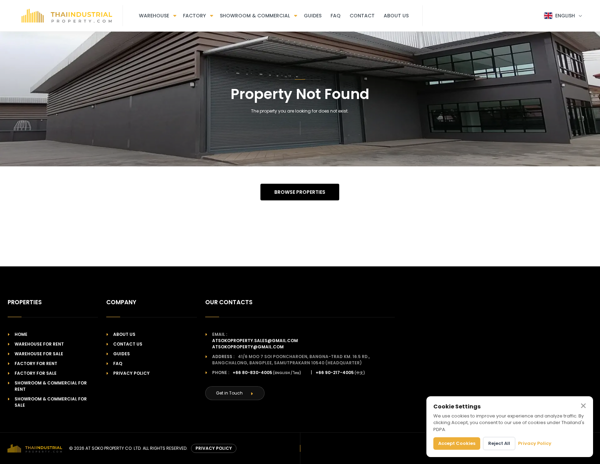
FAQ (336, 15)
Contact (362, 15)
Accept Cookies (456, 443)
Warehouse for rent (39, 344)
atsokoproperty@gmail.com (248, 347)
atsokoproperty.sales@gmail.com (255, 340)
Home (21, 334)
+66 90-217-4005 (335, 372)
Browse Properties (299, 192)
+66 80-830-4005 (252, 372)
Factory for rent (36, 363)
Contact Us (127, 344)
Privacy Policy (131, 373)
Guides (313, 15)
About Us (396, 15)
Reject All (499, 443)
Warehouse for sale (39, 354)
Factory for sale (36, 373)
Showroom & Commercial (255, 15)
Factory (194, 15)
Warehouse (154, 15)
